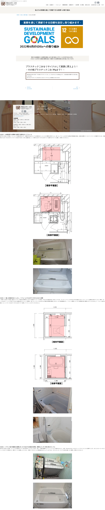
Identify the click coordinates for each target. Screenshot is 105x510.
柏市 (51, 108)
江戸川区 (42, 109)
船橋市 (48, 108)
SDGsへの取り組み (24, 14)
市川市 (45, 108)
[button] (52, 5)
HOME (18, 14)
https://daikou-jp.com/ (19, 115)
